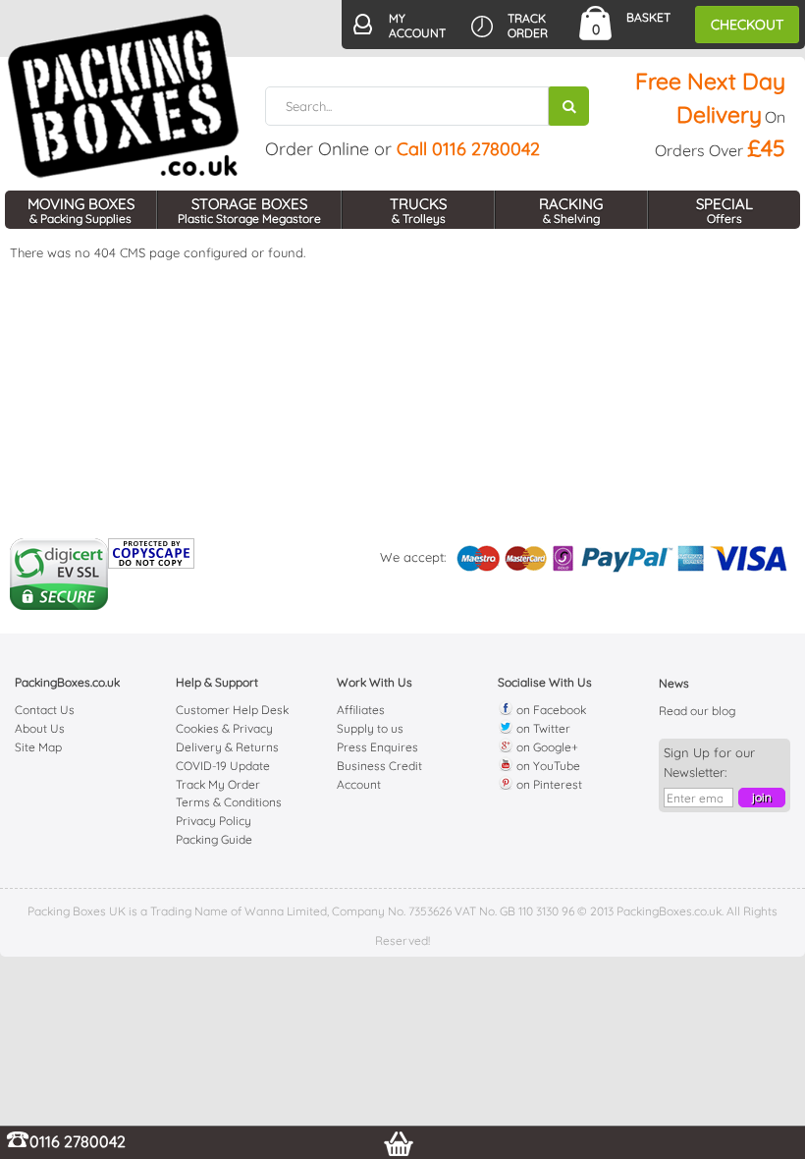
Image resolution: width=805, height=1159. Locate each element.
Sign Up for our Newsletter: (709, 762)
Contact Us (45, 709)
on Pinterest (547, 784)
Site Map (38, 747)
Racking (571, 210)
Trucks (418, 210)
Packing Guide (214, 839)
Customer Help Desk (232, 709)
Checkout (747, 24)
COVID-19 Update (223, 765)
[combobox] (427, 106)
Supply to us (370, 728)
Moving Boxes (80, 210)
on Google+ (545, 747)
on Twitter (541, 728)
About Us (40, 728)
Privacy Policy (213, 820)
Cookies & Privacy (224, 728)
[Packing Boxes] (123, 96)
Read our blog (697, 710)
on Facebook (549, 709)
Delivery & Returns (227, 747)
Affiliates (361, 709)
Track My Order (218, 784)
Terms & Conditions (229, 802)
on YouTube (546, 765)
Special (724, 210)
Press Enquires (377, 747)
